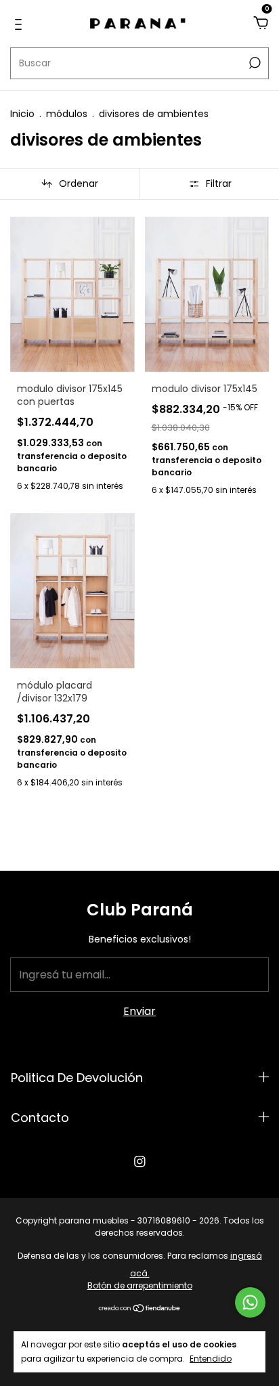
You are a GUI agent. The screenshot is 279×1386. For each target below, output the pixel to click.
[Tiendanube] (140, 1309)
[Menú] (20, 24)
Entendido (211, 1358)
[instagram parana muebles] (139, 1162)
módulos (66, 114)
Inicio (22, 114)
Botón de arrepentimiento (139, 1285)
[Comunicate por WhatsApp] (250, 1302)
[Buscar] (253, 63)
